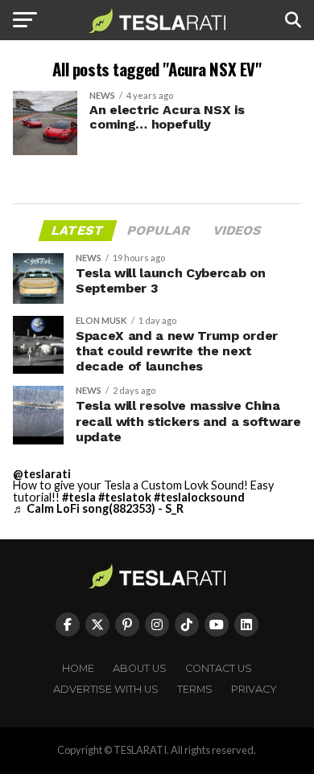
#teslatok (124, 497)
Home (78, 668)
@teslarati (42, 474)
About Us (140, 668)
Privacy (254, 689)
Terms (195, 689)
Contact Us (218, 668)
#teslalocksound (199, 497)
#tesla (79, 497)
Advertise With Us (106, 689)
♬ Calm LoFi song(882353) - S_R (98, 508)
